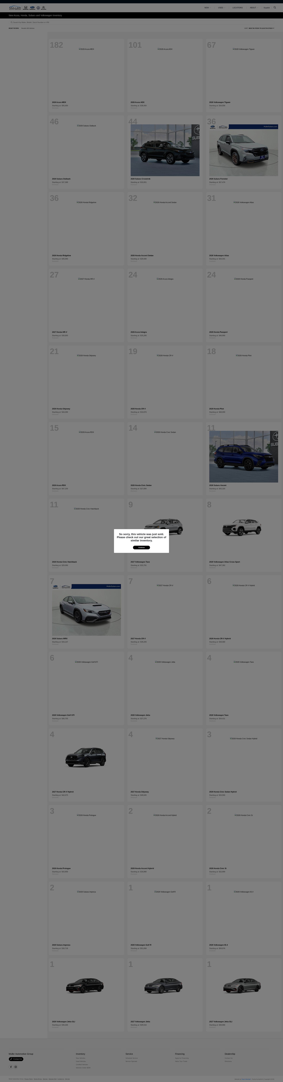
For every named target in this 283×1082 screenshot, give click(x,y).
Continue (141, 547)
